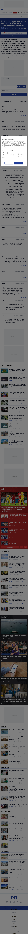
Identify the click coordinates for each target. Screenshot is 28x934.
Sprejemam (18, 163)
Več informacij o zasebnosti (11, 148)
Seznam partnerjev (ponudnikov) (8, 158)
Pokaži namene (9, 163)
